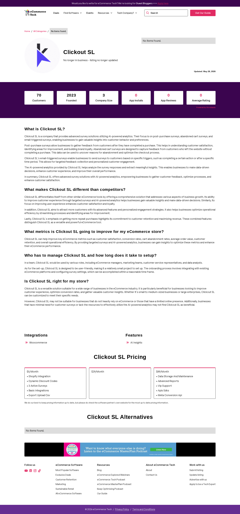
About (149, 470)
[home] (35, 13)
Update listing (196, 474)
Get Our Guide (203, 13)
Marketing (61, 484)
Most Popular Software (67, 470)
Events (89, 13)
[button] (72, 13)
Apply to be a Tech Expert (202, 484)
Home (27, 31)
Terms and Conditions (143, 509)
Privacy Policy (122, 509)
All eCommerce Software (69, 493)
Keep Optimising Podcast (110, 488)
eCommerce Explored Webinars (113, 474)
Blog (99, 470)
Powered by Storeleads (206, 107)
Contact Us (151, 474)
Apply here (163, 3)
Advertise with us (198, 479)
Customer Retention (66, 479)
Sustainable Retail (65, 488)
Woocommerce (38, 342)
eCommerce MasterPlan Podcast (114, 484)
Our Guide (102, 493)
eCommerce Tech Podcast (111, 479)
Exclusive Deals (63, 474)
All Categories (40, 31)
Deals (56, 13)
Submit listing (196, 470)
